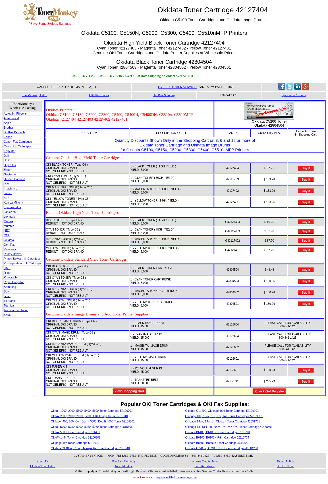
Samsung (10, 286)
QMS (7, 268)
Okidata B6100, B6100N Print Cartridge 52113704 (217, 437)
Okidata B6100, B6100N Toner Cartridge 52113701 (217, 432)
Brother (8, 127)
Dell (6, 155)
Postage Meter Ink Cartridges (23, 263)
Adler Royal (11, 118)
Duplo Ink (10, 165)
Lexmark (9, 216)
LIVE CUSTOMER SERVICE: (177, 87)
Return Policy (285, 461)
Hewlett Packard (14, 179)
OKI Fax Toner (285, 466)
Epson (8, 169)
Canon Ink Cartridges (17, 146)
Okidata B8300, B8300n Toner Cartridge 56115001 (217, 443)
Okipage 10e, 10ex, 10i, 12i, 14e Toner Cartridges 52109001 (224, 416)
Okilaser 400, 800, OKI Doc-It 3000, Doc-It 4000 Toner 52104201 (93, 421)
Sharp (7, 296)
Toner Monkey (124, 466)
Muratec (9, 226)
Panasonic (10, 249)
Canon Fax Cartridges (18, 141)
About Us (42, 461)
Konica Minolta (13, 202)
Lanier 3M (10, 212)
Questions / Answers (294, 95)
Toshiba (9, 305)
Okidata (9, 240)
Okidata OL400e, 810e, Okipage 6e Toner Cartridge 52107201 (90, 448)
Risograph (10, 277)
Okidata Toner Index (42, 466)
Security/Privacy (205, 466)
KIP (6, 198)
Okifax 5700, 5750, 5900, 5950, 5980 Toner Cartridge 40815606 (92, 426)
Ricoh (7, 272)
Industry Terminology (204, 461)
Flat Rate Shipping (164, 95)
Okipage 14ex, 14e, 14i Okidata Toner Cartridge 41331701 (222, 421)
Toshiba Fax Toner (16, 310)
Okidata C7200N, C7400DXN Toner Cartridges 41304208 (221, 448)
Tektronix (10, 301)
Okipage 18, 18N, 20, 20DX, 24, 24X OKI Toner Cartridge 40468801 (228, 426)
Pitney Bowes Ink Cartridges (22, 258)
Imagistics (10, 188)
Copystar (9, 151)
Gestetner (10, 174)
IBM (6, 183)
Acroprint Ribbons (15, 113)
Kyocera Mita (12, 207)
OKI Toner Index (99, 95)
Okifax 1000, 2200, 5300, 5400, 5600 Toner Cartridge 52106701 (92, 410)
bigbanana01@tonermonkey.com (176, 477)
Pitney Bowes (13, 254)
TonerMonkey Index (34, 95)
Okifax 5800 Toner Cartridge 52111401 (75, 432)
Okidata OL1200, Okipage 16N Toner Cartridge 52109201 (222, 410)
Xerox (7, 315)
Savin (7, 291)
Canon (8, 137)
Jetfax (8, 193)
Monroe (8, 221)
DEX (7, 160)
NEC (7, 230)
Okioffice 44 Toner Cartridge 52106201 (75, 437)
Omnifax (9, 244)
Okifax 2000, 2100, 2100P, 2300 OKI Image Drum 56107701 (89, 416)
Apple (7, 123)
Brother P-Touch (14, 132)
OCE (7, 235)
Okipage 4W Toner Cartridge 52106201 (76, 443)
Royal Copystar (14, 282)
